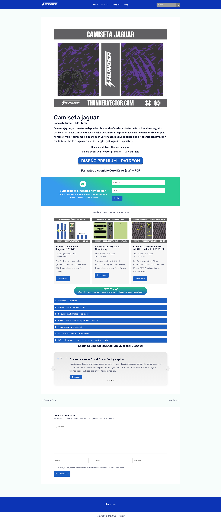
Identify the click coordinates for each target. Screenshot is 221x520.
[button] (107, 380)
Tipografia (116, 5)
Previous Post (49, 400)
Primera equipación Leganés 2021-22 (67, 248)
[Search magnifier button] (178, 5)
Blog (126, 5)
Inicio (95, 5)
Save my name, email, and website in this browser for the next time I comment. (90, 467)
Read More (63, 279)
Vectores (104, 5)
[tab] (110, 300)
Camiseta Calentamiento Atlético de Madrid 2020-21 (148, 248)
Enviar (117, 198)
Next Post (174, 400)
